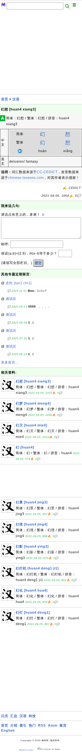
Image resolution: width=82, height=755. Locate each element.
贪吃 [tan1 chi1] (19, 283)
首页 (4, 99)
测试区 (11, 299)
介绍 (13, 725)
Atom (52, 725)
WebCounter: (26, 750)
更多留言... (10, 362)
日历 (4, 716)
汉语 (16, 99)
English (8, 730)
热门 (32, 725)
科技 (32, 716)
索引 (23, 725)
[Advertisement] (41, 53)
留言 (63, 725)
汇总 (13, 716)
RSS (42, 725)
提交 (38, 263)
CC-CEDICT (47, 172)
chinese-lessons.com (26, 177)
